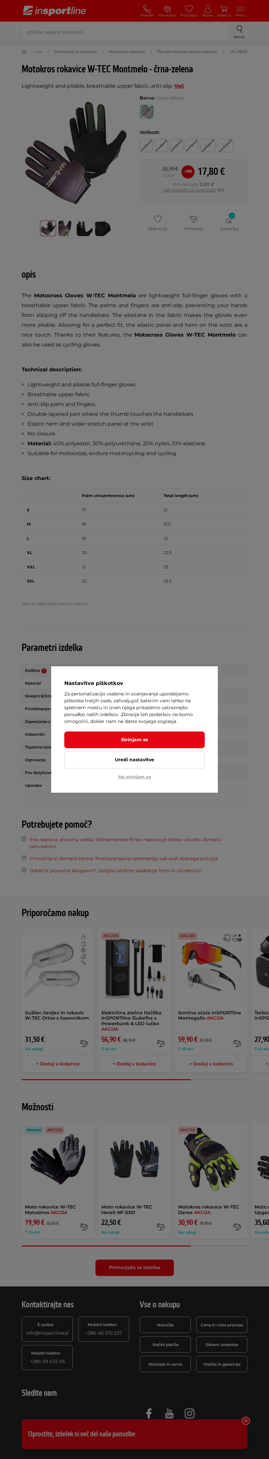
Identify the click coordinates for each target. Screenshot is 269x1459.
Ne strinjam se (134, 776)
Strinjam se (134, 740)
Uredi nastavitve (134, 760)
